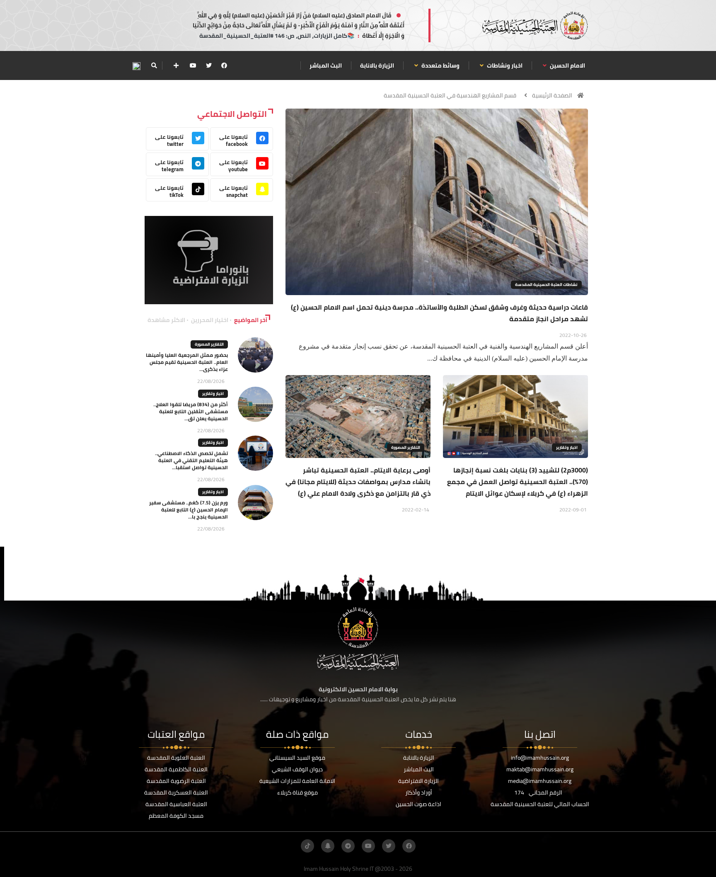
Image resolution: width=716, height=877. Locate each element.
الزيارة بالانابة (377, 65)
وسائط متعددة (440, 65)
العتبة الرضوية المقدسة (176, 780)
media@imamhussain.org (539, 780)
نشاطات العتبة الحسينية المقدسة (546, 284)
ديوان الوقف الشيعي (297, 769)
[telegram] (348, 846)
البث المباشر (326, 65)
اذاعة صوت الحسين (418, 804)
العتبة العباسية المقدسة (176, 804)
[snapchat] (327, 846)
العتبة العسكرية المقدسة (176, 792)
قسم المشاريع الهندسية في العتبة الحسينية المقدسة (450, 95)
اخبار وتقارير (567, 447)
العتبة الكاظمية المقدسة (176, 769)
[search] (154, 65)
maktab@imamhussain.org (539, 769)
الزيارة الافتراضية (418, 780)
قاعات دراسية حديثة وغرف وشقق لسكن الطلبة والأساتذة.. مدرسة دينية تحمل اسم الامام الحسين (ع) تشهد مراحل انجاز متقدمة (439, 313)
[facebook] (224, 65)
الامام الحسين (567, 65)
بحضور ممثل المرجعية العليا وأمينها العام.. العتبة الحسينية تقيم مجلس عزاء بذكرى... (187, 362)
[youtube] (193, 65)
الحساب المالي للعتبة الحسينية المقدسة (540, 804)
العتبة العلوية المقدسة (176, 757)
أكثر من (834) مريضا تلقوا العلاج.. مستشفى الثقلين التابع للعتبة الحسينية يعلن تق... (190, 411)
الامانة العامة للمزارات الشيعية (297, 780)
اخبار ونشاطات (504, 65)
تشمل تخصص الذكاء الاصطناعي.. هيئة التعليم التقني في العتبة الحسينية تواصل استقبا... (191, 460)
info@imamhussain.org (540, 757)
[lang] (136, 65)
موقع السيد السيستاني (297, 757)
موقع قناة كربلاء (297, 792)
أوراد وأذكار (418, 792)
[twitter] (209, 65)
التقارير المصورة (405, 447)
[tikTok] (307, 846)
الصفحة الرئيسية (552, 95)
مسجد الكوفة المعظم (176, 815)
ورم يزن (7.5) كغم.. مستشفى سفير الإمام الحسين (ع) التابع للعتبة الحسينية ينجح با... (188, 509)
